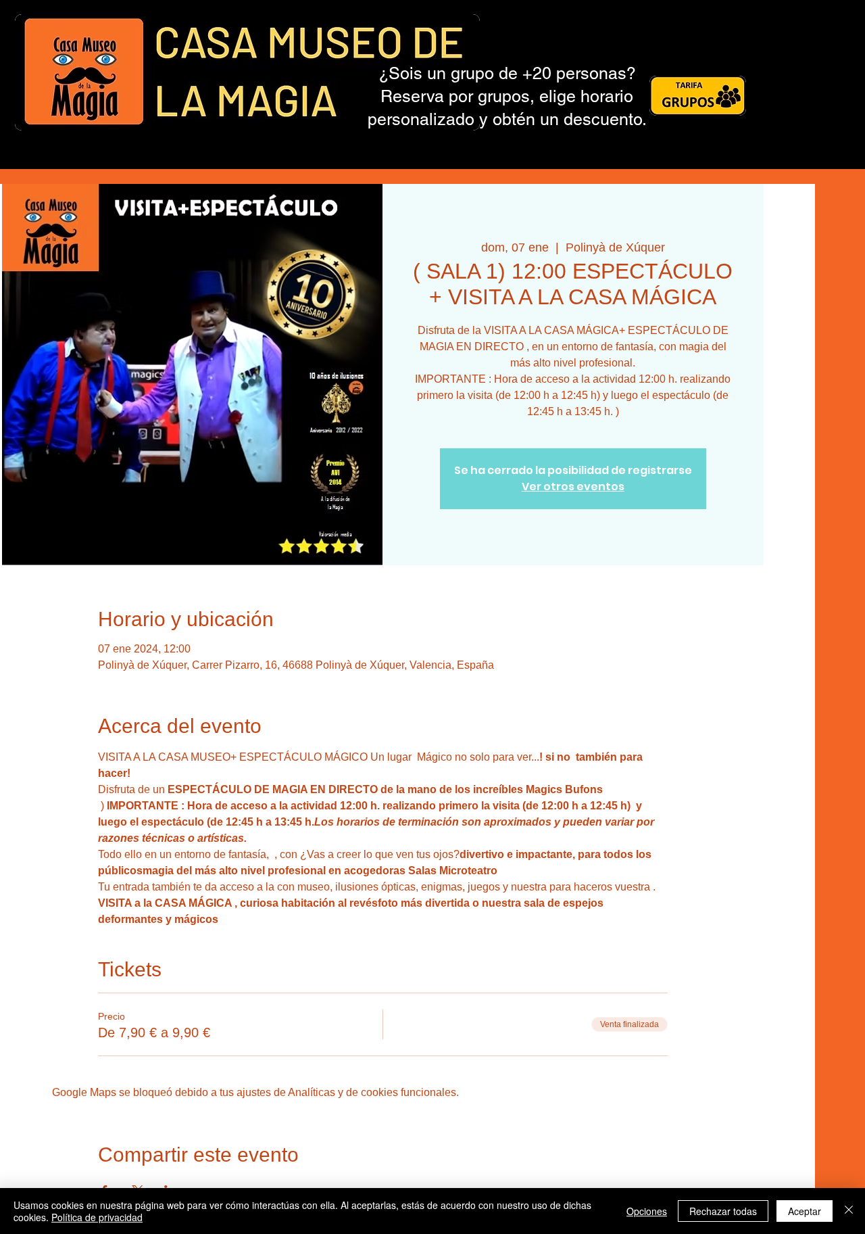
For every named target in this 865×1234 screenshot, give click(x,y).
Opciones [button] (646, 1211)
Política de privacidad (97, 1217)
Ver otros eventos (573, 486)
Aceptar (804, 1211)
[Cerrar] (849, 1211)
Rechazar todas (723, 1211)
